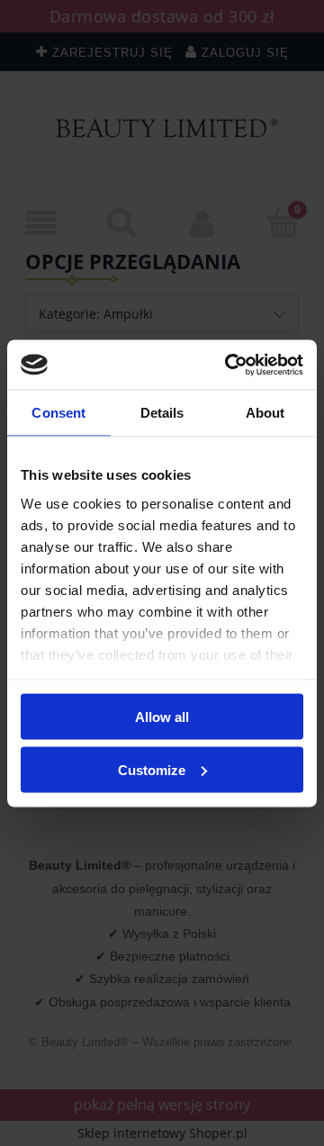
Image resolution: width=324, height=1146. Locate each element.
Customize (151, 769)
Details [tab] (162, 412)
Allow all (162, 717)
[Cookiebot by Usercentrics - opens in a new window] (228, 364)
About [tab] (265, 412)
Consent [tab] (59, 412)
